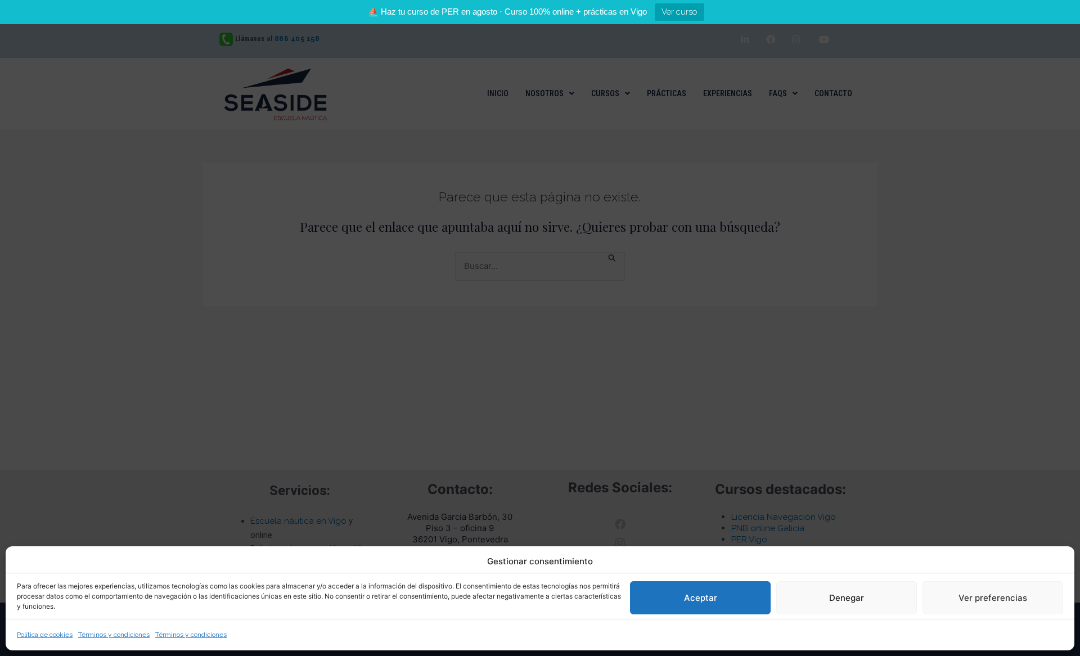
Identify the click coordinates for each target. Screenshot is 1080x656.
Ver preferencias (992, 597)
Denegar (846, 597)
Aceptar (700, 597)
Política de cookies (45, 635)
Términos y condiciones (114, 635)
